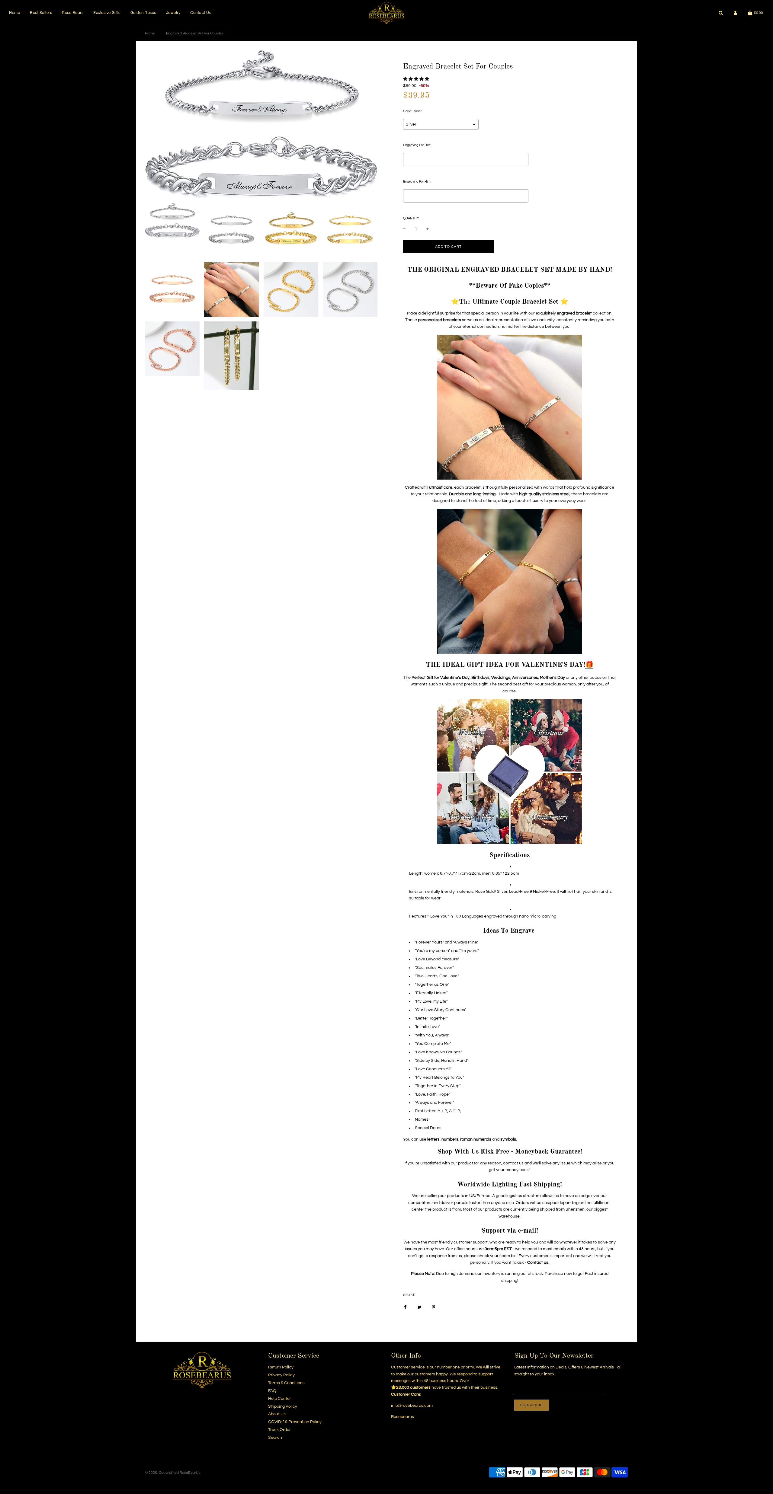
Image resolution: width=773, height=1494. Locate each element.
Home (14, 13)
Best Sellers (41, 13)
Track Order (279, 1430)
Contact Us (200, 13)
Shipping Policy (282, 1406)
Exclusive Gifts (106, 13)
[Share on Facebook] (405, 1307)
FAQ (272, 1391)
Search (275, 1437)
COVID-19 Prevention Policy (295, 1422)
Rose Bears (72, 13)
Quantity (411, 218)
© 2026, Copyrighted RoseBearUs (172, 1473)
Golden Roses (143, 13)
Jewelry (173, 13)
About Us (277, 1414)
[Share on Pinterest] (433, 1307)
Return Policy (280, 1367)
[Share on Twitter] (419, 1307)
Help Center (279, 1399)
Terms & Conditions (286, 1383)
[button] (416, 79)
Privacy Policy (281, 1375)
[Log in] (735, 13)
